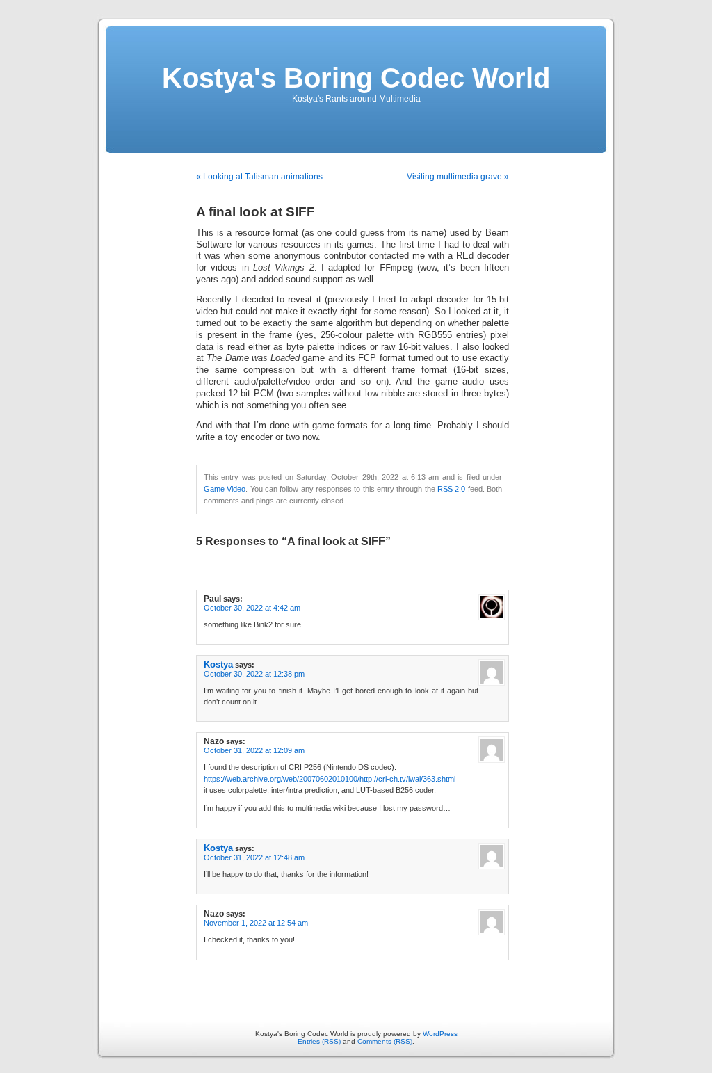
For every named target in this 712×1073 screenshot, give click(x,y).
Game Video (224, 489)
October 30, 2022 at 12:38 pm (254, 674)
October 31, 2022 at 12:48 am (254, 857)
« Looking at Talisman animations (259, 176)
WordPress (440, 1034)
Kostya (218, 664)
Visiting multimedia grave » (458, 176)
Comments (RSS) (384, 1041)
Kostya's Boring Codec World (356, 78)
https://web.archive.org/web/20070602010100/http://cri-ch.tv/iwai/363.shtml (329, 779)
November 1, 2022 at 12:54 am (256, 923)
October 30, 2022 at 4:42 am (252, 608)
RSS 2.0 (451, 489)
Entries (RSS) (319, 1041)
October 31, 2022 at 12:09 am (254, 750)
